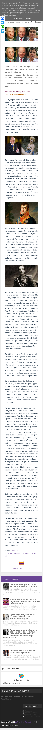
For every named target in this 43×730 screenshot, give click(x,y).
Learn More (18, 18)
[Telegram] (2, 31)
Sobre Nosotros (30, 713)
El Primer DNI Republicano (21, 568)
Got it (28, 18)
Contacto (28, 711)
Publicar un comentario (11, 683)
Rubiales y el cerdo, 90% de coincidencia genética (22, 651)
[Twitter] (2, 22)
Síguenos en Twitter (32, 716)
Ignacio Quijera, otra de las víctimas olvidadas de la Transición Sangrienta (22, 616)
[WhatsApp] (2, 27)
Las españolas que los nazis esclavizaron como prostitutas (24, 585)
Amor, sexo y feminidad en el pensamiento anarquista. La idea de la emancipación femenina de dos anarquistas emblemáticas (20, 634)
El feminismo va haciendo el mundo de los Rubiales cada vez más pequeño (25, 601)
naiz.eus (15, 551)
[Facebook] (2, 18)
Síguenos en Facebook (32, 714)
